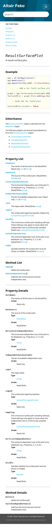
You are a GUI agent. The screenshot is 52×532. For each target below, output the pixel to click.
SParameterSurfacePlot (20, 147)
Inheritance (10, 32)
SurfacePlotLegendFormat (22, 215)
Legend (9, 209)
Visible (8, 245)
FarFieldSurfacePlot (19, 140)
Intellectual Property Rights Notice (18, 520)
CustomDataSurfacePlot (21, 136)
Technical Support (39, 520)
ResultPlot (10, 126)
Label (8, 203)
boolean (39, 251)
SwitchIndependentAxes (16, 273)
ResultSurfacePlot (16, 124)
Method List (10, 39)
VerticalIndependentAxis (16, 233)
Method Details (11, 45)
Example (9, 28)
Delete (8, 267)
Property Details (11, 42)
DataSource (10, 172)
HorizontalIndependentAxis (17, 181)
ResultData (15, 178)
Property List (10, 35)
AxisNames (10, 163)
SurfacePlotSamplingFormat (32, 230)
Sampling (9, 219)
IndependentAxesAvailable (17, 193)
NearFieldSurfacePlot (19, 143)
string (28, 169)
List (21, 169)
